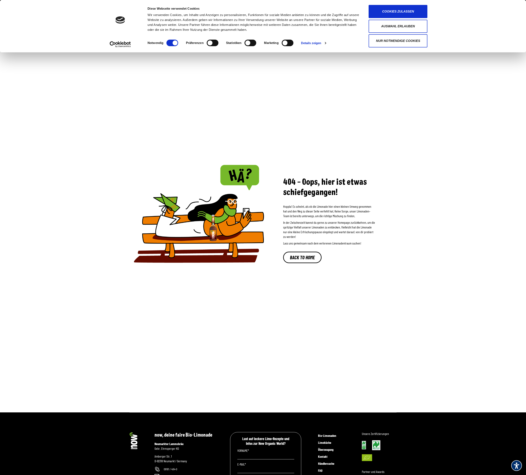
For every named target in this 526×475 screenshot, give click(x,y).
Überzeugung (325, 449)
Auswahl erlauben (398, 26)
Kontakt (323, 456)
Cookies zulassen (398, 11)
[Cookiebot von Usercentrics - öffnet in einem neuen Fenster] (120, 44)
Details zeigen (311, 43)
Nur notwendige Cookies (398, 40)
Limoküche (324, 442)
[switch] (212, 43)
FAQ (320, 470)
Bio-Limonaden (327, 435)
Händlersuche (326, 463)
